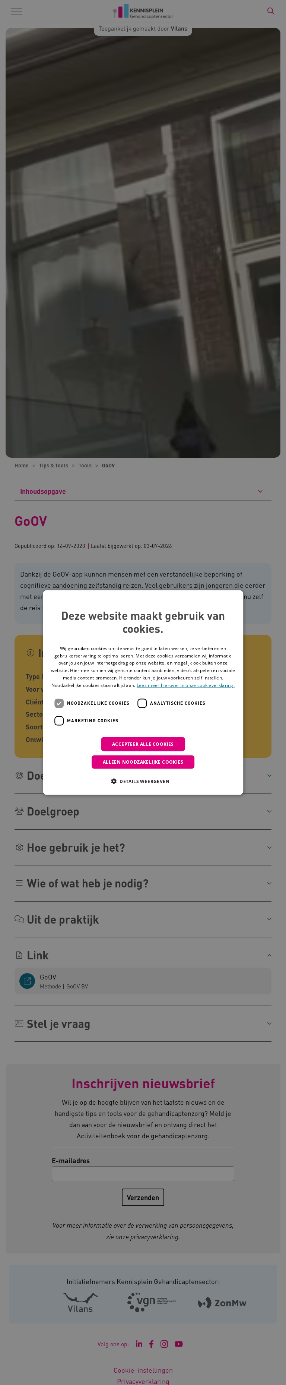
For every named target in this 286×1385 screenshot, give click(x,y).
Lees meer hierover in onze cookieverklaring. (186, 685)
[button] (143, 780)
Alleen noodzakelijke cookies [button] (143, 761)
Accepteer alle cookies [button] (143, 744)
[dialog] (143, 692)
